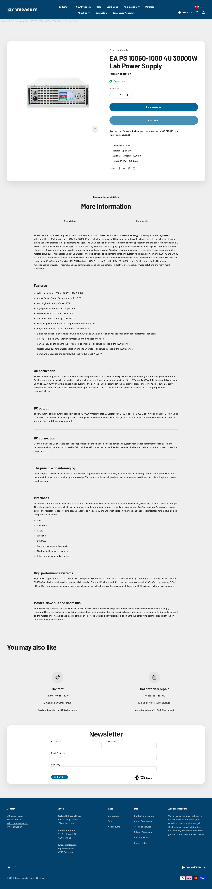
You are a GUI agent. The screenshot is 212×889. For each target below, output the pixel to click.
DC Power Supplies (18, 21)
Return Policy (141, 842)
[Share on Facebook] (119, 168)
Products (62, 6)
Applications (130, 6)
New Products (83, 6)
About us (82, 12)
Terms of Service (142, 826)
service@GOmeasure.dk (158, 702)
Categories (113, 815)
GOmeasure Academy (123, 12)
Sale (98, 6)
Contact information (144, 815)
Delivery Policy (141, 837)
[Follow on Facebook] (9, 867)
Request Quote (153, 107)
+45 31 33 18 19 (62, 695)
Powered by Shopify (38, 878)
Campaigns (112, 6)
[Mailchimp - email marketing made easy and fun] (143, 780)
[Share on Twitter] (124, 168)
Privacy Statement (143, 832)
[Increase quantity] (127, 94)
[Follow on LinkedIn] (16, 867)
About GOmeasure (143, 821)
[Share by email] (134, 168)
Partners (149, 6)
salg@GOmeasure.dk (61, 702)
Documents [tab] (142, 221)
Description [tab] (70, 221)
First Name (56, 741)
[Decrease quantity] (114, 94)
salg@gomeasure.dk (17, 823)
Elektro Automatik (118, 50)
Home (3, 21)
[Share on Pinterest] (129, 168)
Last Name (111, 741)
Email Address (58, 753)
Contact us (101, 12)
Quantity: (114, 88)
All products (114, 826)
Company (55, 765)
